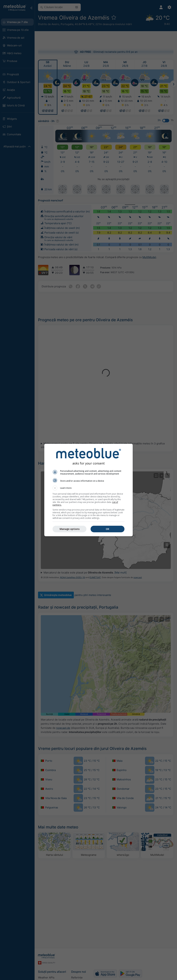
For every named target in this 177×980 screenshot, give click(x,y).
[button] (88, 488)
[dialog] (88, 490)
